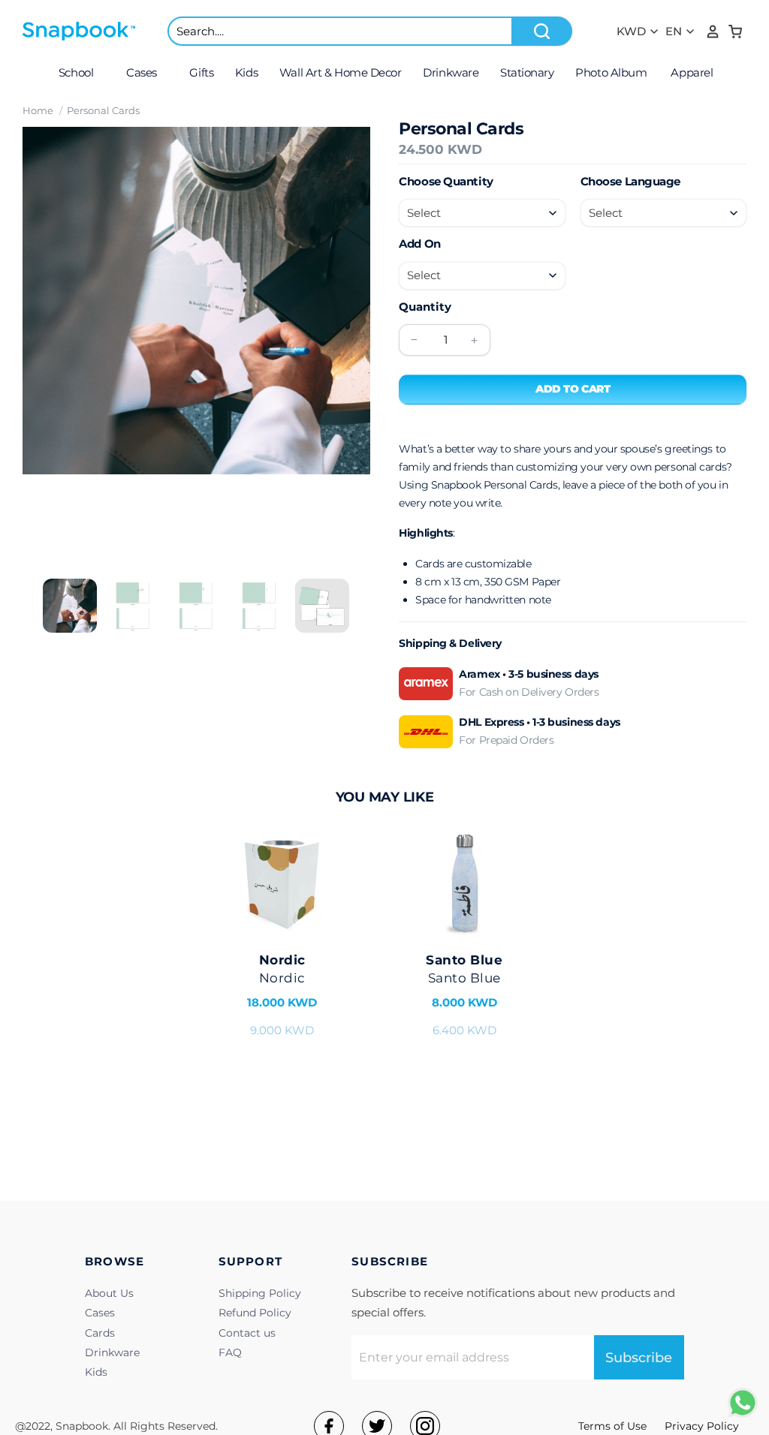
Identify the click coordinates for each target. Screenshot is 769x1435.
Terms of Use (612, 1426)
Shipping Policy (260, 1293)
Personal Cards (103, 110)
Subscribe (638, 1357)
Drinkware (112, 1352)
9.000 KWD (282, 994)
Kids (96, 1372)
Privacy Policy (702, 1426)
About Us (109, 1293)
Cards (100, 1333)
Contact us (247, 1333)
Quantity (425, 306)
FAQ (230, 1352)
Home (38, 110)
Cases (100, 1312)
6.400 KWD (464, 994)
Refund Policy (255, 1312)
